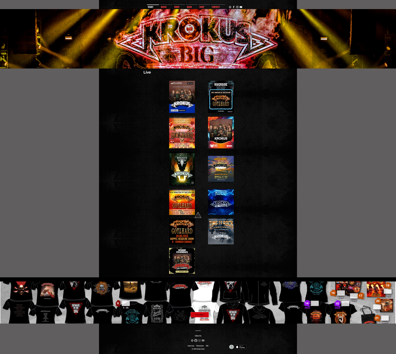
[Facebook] (233, 7)
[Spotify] (230, 7)
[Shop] (231, 347)
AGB (207, 346)
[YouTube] (240, 7)
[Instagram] (237, 7)
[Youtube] (203, 340)
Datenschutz (200, 346)
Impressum (191, 346)
